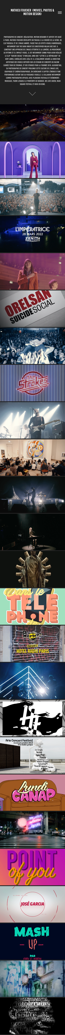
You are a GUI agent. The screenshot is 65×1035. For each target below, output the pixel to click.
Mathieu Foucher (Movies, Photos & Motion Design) (33, 12)
